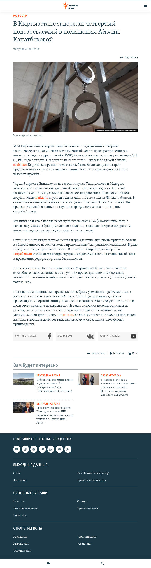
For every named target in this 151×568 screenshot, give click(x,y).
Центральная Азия (48, 375)
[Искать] (102, 563)
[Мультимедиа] (48, 563)
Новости (20, 16)
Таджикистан (22, 550)
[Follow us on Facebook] (33, 449)
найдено (41, 198)
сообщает (20, 165)
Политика (19, 515)
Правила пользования (91, 480)
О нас (16, 473)
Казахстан (20, 536)
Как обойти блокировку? (93, 473)
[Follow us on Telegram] (42, 449)
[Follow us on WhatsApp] (50, 449)
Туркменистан (87, 536)
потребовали (22, 254)
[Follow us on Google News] (59, 449)
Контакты (19, 480)
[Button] (129, 57)
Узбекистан (84, 543)
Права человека (111, 375)
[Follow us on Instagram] (25, 449)
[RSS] (67, 449)
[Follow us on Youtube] (16, 449)
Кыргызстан (21, 543)
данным (68, 315)
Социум (82, 501)
